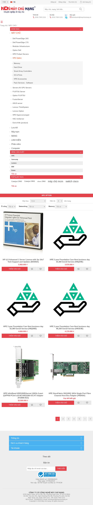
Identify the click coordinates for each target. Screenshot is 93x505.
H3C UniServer (18, 119)
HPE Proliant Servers (21, 54)
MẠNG (14, 136)
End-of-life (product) (20, 123)
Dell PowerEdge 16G (21, 38)
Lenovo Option (18, 111)
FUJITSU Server (19, 92)
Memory (17, 63)
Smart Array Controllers (23, 71)
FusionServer (18, 99)
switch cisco (72, 181)
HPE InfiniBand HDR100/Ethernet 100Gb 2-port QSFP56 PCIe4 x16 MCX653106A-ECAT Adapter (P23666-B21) (23, 395)
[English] (14, 2)
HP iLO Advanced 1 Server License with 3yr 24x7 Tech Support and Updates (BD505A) (23, 261)
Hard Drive (18, 67)
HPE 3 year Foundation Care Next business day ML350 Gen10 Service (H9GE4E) (70, 327)
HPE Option (17, 58)
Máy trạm (15, 132)
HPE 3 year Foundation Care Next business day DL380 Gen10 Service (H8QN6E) (23, 327)
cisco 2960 (41, 181)
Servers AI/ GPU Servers (22, 88)
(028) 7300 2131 (40, 17)
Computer (15, 148)
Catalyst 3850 (29, 181)
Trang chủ (3, 25)
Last (90, 419)
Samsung (14, 159)
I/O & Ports (18, 75)
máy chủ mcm (55, 181)
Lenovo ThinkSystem (21, 107)
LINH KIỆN (16, 140)
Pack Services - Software (23, 83)
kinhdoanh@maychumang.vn (81, 17)
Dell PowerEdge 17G (21, 42)
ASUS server (17, 103)
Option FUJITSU (19, 95)
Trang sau (85, 419)
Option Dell (17, 50)
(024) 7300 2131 (57, 17)
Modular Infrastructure (21, 46)
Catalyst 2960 (16, 181)
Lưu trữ (14, 128)
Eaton (13, 170)
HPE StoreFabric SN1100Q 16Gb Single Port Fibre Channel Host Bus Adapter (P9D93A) (70, 394)
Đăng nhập (62, 2)
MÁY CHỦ (12, 25)
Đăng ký (53, 2)
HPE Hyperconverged (21, 115)
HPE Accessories (20, 79)
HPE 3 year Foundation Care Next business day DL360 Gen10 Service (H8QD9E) (70, 261)
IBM (12, 167)
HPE (12, 156)
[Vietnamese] (11, 2)
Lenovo (13, 163)
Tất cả (13, 174)
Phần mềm (16, 144)
